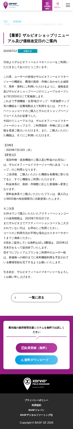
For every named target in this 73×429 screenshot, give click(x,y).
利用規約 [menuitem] (36, 405)
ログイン (57, 7)
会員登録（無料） (36, 348)
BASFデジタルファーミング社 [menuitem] (36, 415)
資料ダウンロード (36, 360)
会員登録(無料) (47, 7)
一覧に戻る (36, 297)
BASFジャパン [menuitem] (36, 410)
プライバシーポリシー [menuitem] (36, 400)
